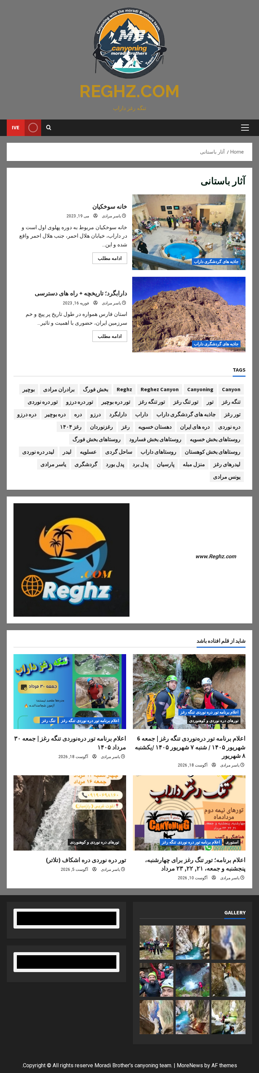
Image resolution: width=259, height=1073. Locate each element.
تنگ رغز (48, 720)
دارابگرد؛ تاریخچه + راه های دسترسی (189, 314)
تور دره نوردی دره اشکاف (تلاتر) (86, 860)
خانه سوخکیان (189, 232)
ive (16, 127)
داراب (141, 414)
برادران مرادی (59, 389)
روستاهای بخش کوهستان (212, 451)
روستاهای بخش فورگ (97, 439)
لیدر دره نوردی (38, 451)
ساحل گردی (118, 451)
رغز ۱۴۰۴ (71, 426)
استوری (232, 842)
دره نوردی (229, 426)
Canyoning (200, 389)
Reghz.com (129, 91)
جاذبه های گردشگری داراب (216, 261)
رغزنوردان (101, 426)
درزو (95, 414)
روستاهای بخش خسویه (215, 439)
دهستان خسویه (155, 426)
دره (78, 414)
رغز (125, 426)
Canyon (231, 389)
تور (210, 401)
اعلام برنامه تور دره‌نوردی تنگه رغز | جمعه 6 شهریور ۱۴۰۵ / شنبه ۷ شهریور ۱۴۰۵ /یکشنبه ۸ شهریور (190, 746)
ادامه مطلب (107, 259)
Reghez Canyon (160, 389)
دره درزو (26, 414)
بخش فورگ (95, 389)
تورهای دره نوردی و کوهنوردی (213, 720)
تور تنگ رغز (185, 401)
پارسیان (165, 464)
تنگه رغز (231, 401)
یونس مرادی (226, 476)
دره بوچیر (55, 414)
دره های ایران (195, 426)
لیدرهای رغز (226, 464)
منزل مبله (194, 464)
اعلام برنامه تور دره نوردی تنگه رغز (209, 712)
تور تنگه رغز (152, 401)
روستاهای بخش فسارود (155, 439)
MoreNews (190, 1065)
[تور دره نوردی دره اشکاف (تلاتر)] (69, 813)
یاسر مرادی (111, 216)
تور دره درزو (79, 401)
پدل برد (140, 464)
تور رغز (232, 414)
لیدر (67, 451)
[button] (245, 127)
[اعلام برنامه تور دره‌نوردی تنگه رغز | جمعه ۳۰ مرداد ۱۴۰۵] (69, 691)
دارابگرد (118, 414)
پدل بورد (115, 464)
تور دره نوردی (43, 401)
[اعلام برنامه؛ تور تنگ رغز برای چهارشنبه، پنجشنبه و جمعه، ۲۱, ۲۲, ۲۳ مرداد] (189, 813)
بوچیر (29, 389)
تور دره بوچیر (116, 401)
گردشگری (86, 464)
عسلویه (88, 451)
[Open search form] (48, 127)
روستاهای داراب (158, 451)
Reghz (124, 389)
